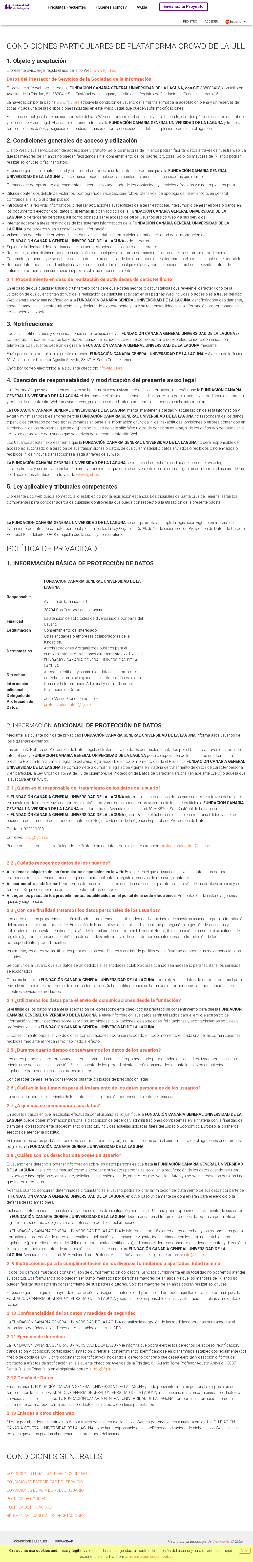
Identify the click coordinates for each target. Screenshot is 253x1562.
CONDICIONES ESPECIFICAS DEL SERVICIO (45, 1482)
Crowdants (221, 1541)
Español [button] (236, 22)
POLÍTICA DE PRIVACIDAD (29, 1507)
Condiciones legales (30, 1541)
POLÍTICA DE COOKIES (26, 1498)
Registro (190, 21)
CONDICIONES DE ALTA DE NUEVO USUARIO (45, 1490)
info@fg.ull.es (110, 368)
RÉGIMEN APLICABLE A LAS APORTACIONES (46, 1515)
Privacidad (64, 1541)
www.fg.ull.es (104, 70)
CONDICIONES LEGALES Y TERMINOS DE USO (47, 1473)
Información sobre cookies (151, 1556)
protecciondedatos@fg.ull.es (69, 704)
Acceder (211, 21)
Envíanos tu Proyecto (184, 6)
